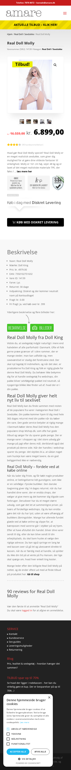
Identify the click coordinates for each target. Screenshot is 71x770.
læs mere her (24, 171)
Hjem (9, 34)
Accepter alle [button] (18, 751)
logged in (27, 610)
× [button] (49, 697)
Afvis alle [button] (40, 751)
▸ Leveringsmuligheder (19, 645)
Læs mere (24, 722)
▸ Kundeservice (15, 637)
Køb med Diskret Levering (37, 222)
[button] (55, 65)
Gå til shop (33, 574)
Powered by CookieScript (28, 763)
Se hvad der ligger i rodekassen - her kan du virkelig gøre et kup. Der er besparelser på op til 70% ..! (33, 686)
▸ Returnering (14, 649)
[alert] (28, 730)
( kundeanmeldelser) (32, 144)
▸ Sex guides (14, 641)
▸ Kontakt (12, 634)
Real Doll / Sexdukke (24, 34)
